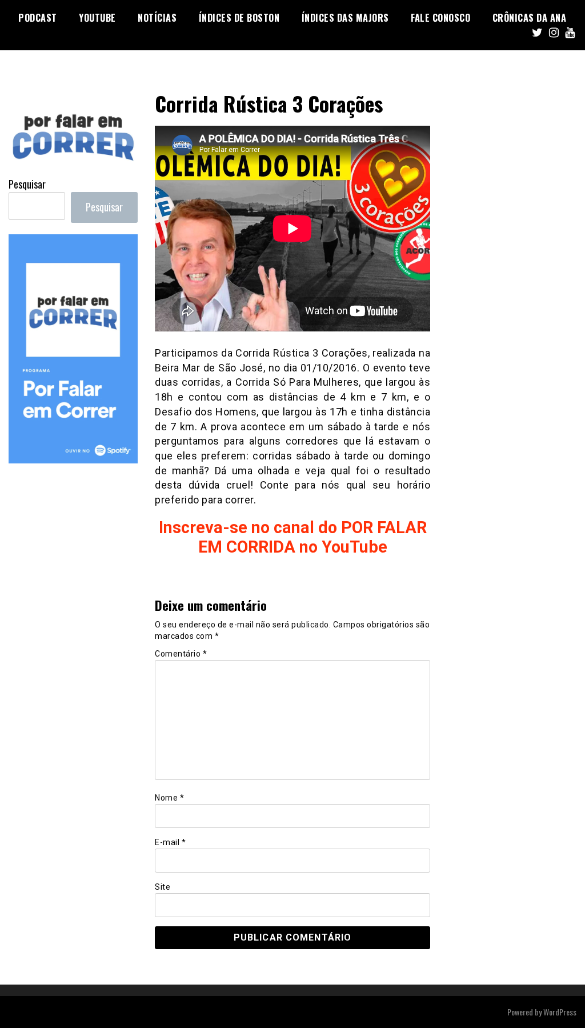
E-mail (170, 842)
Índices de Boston (239, 18)
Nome (169, 797)
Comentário (181, 653)
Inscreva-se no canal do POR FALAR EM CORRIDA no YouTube (293, 537)
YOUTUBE (97, 18)
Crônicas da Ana (529, 18)
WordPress (559, 1012)
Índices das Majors (345, 18)
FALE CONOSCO (440, 18)
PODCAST (37, 18)
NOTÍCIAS (157, 18)
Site (162, 886)
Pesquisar (27, 184)
